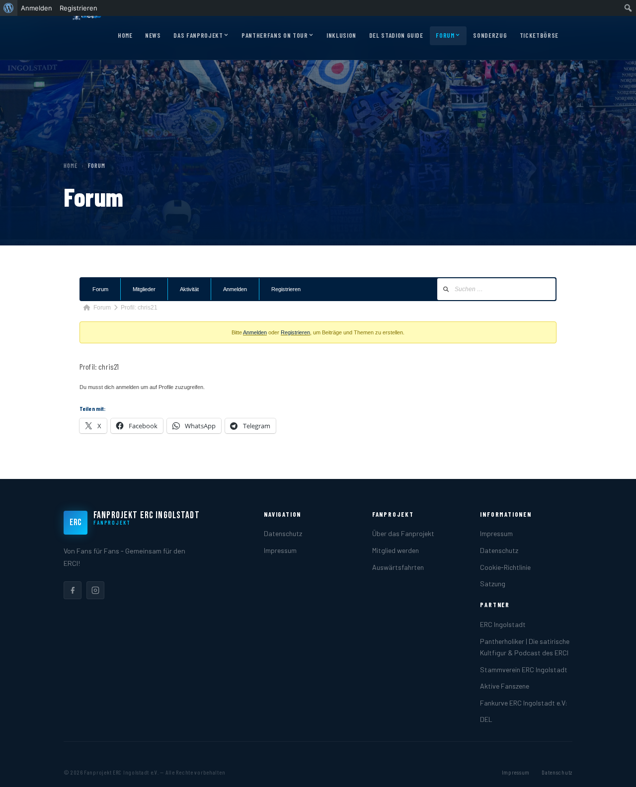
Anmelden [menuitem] (36, 8)
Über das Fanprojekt (403, 533)
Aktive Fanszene (504, 686)
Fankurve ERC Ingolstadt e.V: (523, 703)
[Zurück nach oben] (613, 769)
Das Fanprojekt (198, 35)
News (153, 35)
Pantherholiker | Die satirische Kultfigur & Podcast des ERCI (524, 647)
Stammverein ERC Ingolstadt (523, 669)
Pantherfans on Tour (274, 35)
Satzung (492, 583)
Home (125, 35)
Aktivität (189, 289)
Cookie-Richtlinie (505, 567)
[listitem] (72, 590)
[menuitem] (8, 8)
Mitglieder (144, 289)
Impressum (280, 550)
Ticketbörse (539, 35)
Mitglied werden (395, 550)
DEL (486, 719)
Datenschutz (283, 533)
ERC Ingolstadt (503, 624)
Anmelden (235, 289)
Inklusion (341, 35)
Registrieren (286, 289)
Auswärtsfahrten (398, 567)
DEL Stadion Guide (396, 35)
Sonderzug (490, 35)
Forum (445, 35)
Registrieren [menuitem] (78, 8)
